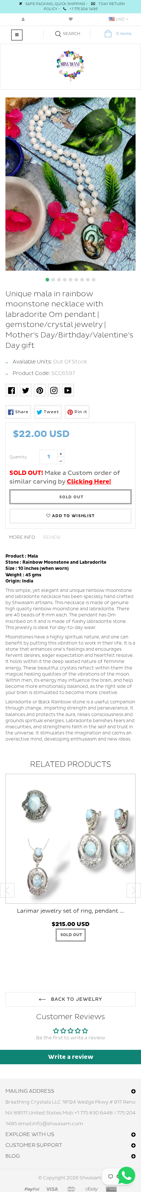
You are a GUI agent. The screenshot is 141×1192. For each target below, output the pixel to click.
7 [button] (82, 279)
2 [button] (53, 279)
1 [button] (47, 279)
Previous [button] (7, 890)
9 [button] (93, 279)
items (124, 33)
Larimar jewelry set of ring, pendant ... (70, 911)
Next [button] (134, 890)
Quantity (18, 457)
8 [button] (88, 279)
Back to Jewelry (76, 999)
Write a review (70, 1057)
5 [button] (70, 279)
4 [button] (65, 279)
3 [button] (59, 279)
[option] (70, 184)
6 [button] (76, 279)
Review (52, 537)
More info (22, 537)
